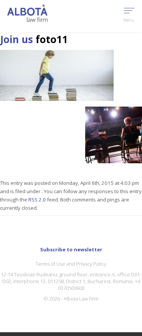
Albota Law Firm (81, 298)
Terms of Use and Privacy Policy (71, 263)
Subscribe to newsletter (71, 249)
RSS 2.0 (37, 199)
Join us (16, 39)
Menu (128, 20)
